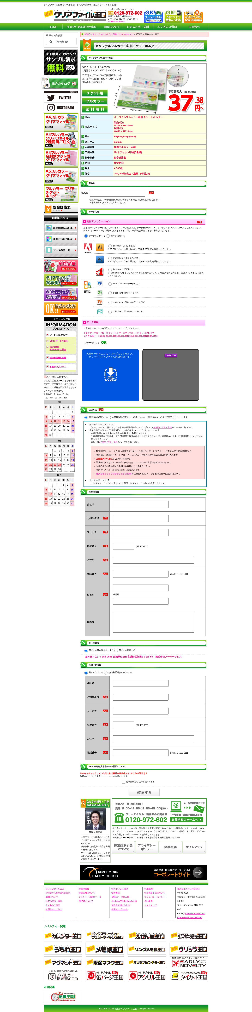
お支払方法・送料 (54, 901)
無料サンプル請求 (119, 889)
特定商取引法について (154, 893)
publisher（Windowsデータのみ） (129, 311)
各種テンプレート (119, 909)
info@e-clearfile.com (116, 21)
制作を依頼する (118, 236)
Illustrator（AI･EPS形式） (125, 246)
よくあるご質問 (53, 905)
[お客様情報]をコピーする (120, 672)
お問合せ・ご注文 (54, 909)
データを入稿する (97, 236)
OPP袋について (86, 901)
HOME (87, 34)
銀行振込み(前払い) (98, 417)
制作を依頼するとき (120, 905)
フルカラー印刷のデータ (90, 897)
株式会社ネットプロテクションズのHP (114, 474)
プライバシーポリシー (154, 897)
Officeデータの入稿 (120, 897)
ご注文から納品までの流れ (58, 893)
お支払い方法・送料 (162, 427)
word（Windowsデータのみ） (126, 283)
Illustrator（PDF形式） (123, 269)
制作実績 (115, 893)
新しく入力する (96, 672)
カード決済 (182, 417)
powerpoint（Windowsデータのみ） (129, 302)
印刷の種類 (84, 889)
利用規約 (148, 889)
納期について (52, 897)
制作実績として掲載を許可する (140, 781)
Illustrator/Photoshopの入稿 (124, 901)
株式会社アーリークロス (188, 889)
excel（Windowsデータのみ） (127, 293)
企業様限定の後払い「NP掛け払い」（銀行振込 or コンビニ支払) (142, 417)
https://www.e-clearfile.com (189, 917)
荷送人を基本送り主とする (101, 650)
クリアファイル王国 (55, 889)
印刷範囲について (87, 893)
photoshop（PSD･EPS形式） (126, 258)
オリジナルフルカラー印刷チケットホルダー (112, 34)
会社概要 (148, 901)
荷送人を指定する (127, 650)
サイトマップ (150, 905)
